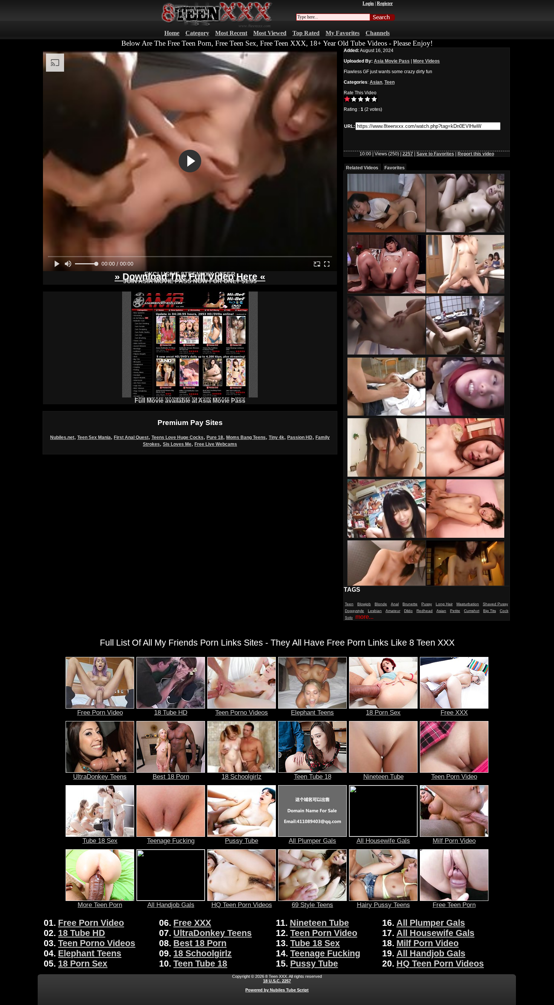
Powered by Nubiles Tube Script (277, 990)
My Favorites (343, 33)
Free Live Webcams (215, 444)
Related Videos (362, 167)
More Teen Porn (100, 904)
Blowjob (364, 604)
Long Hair (444, 604)
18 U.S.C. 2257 (277, 981)
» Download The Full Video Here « (190, 276)
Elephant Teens (312, 712)
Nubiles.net (62, 437)
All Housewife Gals (383, 840)
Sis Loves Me (177, 444)
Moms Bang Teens (246, 437)
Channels (378, 33)
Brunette (410, 604)
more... (364, 617)
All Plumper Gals (312, 840)
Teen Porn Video (454, 776)
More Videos (426, 61)
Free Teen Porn (454, 904)
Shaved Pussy (495, 604)
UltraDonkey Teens (100, 776)
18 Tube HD (170, 712)
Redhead (424, 611)
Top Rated (306, 33)
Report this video (476, 154)
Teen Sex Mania (94, 437)
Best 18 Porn (171, 776)
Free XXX (454, 712)
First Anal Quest (131, 437)
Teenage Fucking (170, 840)
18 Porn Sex (383, 712)
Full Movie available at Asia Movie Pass (190, 400)
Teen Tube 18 (312, 776)
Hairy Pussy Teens (383, 904)
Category (197, 33)
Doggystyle (354, 611)
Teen (389, 82)
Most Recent (231, 33)
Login (368, 3)
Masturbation (467, 604)
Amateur (393, 611)
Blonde (381, 604)
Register (385, 3)
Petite (455, 611)
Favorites (394, 167)
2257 (407, 154)
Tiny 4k (276, 437)
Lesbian (375, 611)
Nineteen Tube (383, 776)
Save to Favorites (435, 154)
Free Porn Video (100, 712)
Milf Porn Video (454, 840)
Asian (376, 82)
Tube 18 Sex (100, 840)
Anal (395, 604)
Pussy (426, 604)
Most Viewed (269, 33)
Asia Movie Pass (392, 61)
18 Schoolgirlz (242, 776)
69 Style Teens (312, 904)
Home (171, 33)
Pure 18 (215, 437)
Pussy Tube (241, 840)
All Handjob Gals (170, 904)
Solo (349, 617)
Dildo (408, 611)
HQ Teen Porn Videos (241, 904)
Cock (504, 611)
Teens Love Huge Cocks (178, 437)
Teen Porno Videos (241, 712)
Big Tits (489, 611)
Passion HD (299, 437)
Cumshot (471, 611)
